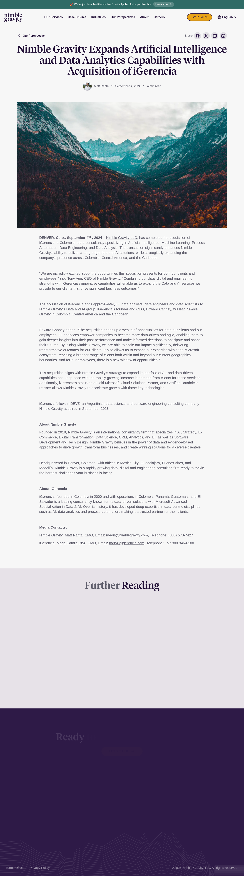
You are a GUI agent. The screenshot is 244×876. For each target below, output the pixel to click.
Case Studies (221, 803)
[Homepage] (13, 17)
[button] (227, 17)
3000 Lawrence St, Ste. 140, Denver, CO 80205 (125, 797)
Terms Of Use (15, 868)
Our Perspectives (223, 814)
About (215, 820)
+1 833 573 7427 (103, 824)
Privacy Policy (40, 868)
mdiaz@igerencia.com (126, 543)
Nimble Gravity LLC (121, 238)
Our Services (220, 797)
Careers (217, 826)
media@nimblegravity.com (127, 535)
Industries (218, 809)
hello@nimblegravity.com (108, 830)
